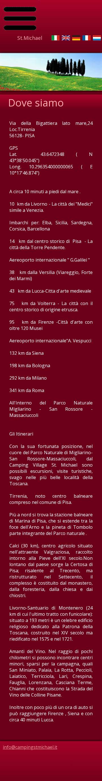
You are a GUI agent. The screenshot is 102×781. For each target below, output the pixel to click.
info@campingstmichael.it (30, 747)
